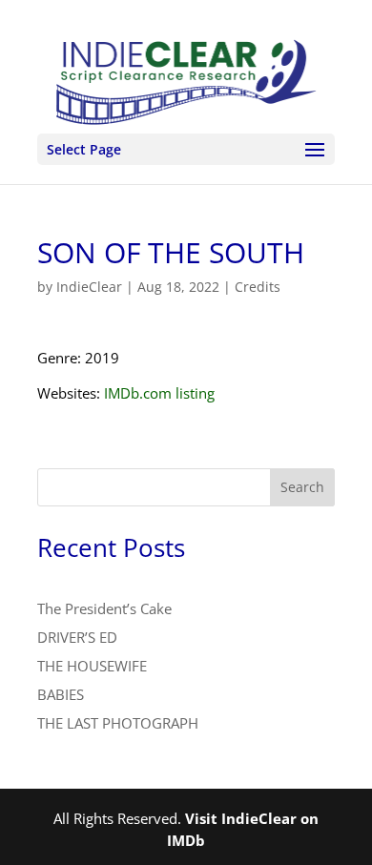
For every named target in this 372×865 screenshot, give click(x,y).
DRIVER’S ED (77, 637)
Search (302, 487)
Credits (257, 287)
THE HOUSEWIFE (92, 665)
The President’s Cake (104, 608)
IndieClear (89, 287)
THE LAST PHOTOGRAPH (117, 722)
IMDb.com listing (159, 392)
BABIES (60, 694)
